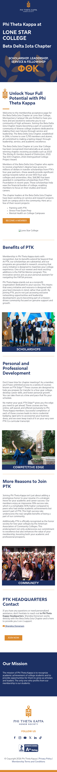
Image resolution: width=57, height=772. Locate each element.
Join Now (13, 638)
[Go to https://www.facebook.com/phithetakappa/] (14, 738)
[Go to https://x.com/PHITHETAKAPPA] (30, 738)
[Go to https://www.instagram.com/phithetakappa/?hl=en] (20, 738)
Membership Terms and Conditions (28, 762)
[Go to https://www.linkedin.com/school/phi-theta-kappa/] (35, 738)
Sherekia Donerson (14, 626)
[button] (5, 333)
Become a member (16, 221)
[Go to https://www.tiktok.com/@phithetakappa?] (40, 738)
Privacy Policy (45, 759)
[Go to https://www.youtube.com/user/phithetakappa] (25, 738)
